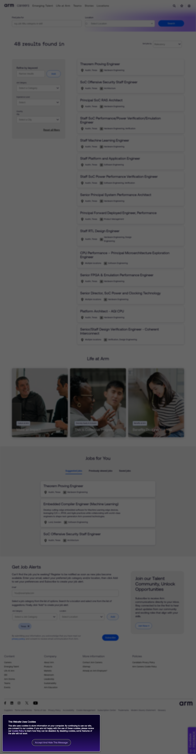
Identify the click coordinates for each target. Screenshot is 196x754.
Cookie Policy (18, 731)
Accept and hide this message (51, 742)
